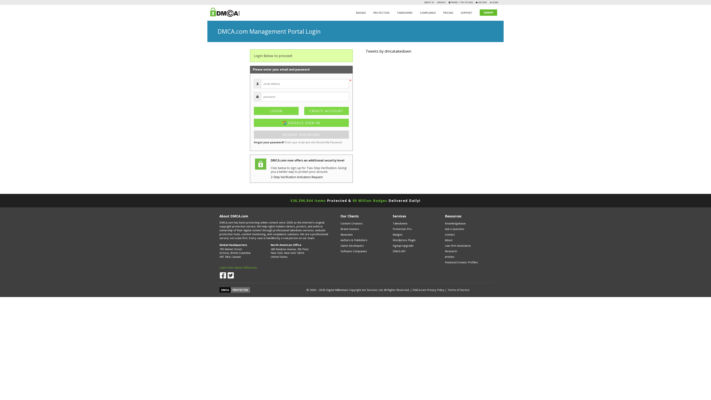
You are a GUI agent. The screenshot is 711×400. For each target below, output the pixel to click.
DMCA (225, 290)
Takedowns (400, 223)
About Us (429, 2)
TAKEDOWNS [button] (405, 12)
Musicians (347, 234)
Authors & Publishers (354, 240)
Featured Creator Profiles (461, 262)
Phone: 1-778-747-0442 (461, 2)
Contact (441, 2)
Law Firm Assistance (458, 245)
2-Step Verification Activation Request (297, 177)
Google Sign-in (303, 123)
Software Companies (354, 251)
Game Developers (352, 245)
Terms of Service (458, 290)
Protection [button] (381, 12)
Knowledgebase (455, 223)
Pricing (448, 12)
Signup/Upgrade (403, 245)
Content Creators (352, 223)
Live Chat (482, 2)
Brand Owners (350, 229)
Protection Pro (402, 229)
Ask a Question (454, 229)
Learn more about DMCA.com (238, 267)
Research (451, 251)
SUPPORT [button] (466, 12)
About (449, 240)
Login (495, 2)
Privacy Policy (435, 290)
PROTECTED (240, 290)
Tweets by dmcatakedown (388, 51)
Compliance (428, 12)
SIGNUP (488, 12)
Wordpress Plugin (404, 240)
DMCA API (399, 251)
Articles (449, 257)
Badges (361, 12)
